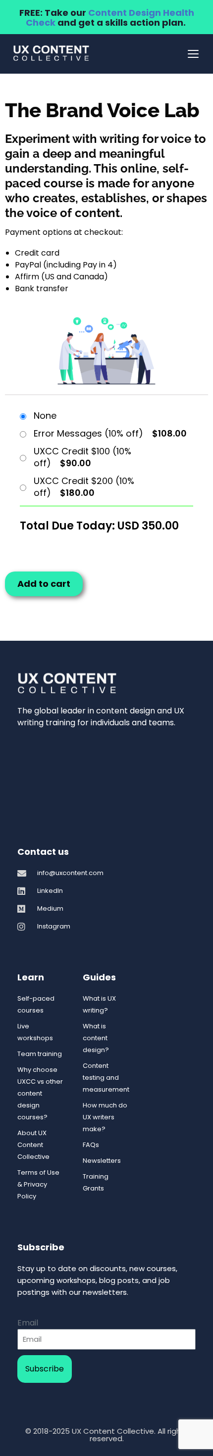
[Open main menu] (193, 54)
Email (27, 1322)
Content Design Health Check (110, 17)
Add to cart (43, 583)
